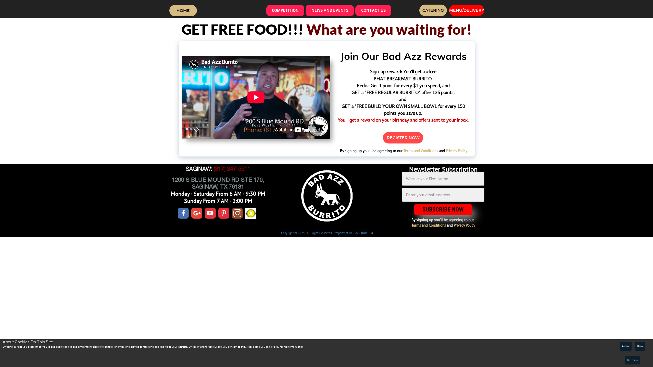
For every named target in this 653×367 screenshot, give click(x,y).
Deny (640, 346)
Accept (626, 346)
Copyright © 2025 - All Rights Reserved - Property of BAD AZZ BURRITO (327, 233)
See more (632, 360)
